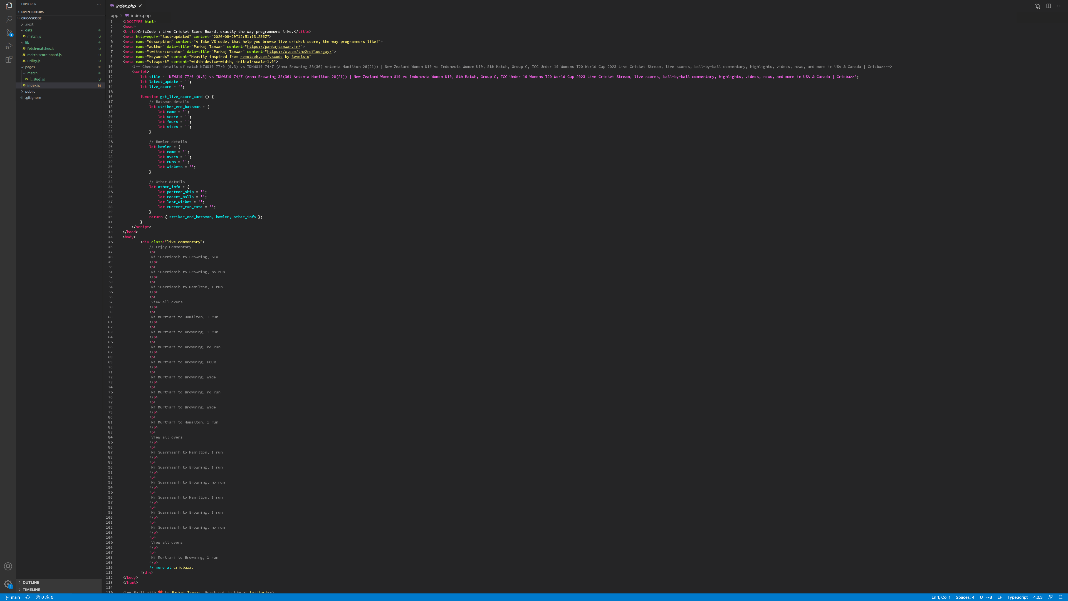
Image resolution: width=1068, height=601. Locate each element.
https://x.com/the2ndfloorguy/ (299, 51)
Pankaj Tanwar (186, 592)
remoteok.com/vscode (261, 56)
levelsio (300, 56)
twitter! (258, 592)
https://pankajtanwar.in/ (273, 46)
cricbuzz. (184, 567)
